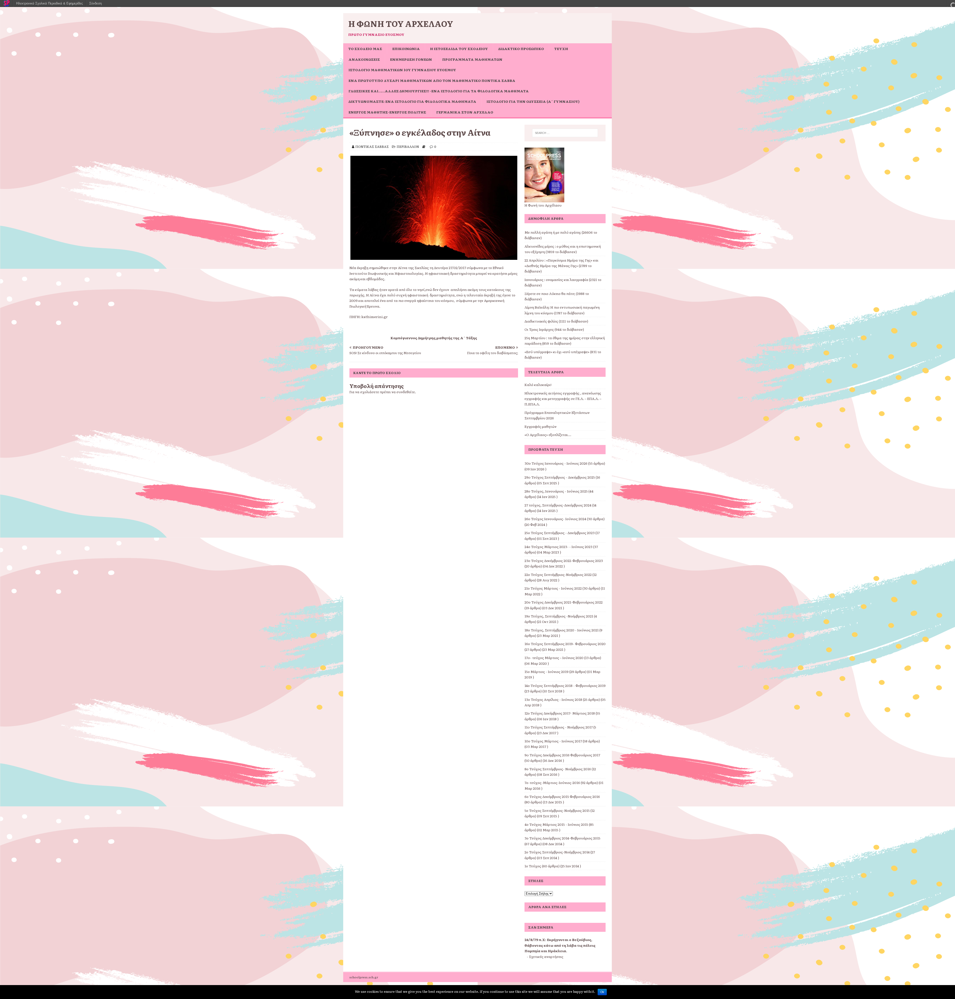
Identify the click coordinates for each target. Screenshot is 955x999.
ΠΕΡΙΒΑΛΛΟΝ (408, 146)
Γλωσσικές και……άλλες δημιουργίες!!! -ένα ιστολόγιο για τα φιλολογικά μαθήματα (438, 90)
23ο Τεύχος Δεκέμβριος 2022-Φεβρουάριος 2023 (564, 560)
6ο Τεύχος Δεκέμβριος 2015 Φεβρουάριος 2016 (562, 796)
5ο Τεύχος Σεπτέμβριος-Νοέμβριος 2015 (557, 810)
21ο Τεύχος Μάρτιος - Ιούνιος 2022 (553, 588)
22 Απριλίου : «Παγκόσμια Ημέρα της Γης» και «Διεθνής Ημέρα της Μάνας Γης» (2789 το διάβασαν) (561, 266)
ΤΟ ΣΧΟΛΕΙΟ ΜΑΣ (365, 48)
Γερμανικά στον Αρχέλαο (464, 112)
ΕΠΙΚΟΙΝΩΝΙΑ (406, 48)
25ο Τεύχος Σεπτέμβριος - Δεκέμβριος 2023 (560, 532)
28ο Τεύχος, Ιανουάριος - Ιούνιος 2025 (556, 491)
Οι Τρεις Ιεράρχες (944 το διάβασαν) (554, 329)
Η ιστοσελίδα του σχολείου (459, 48)
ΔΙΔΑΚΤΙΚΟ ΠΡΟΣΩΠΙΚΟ (521, 48)
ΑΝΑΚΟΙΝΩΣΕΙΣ (364, 59)
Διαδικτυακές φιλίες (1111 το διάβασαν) (556, 321)
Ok (602, 992)
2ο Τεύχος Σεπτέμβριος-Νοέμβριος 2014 (557, 851)
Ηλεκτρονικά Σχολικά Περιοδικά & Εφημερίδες (49, 3)
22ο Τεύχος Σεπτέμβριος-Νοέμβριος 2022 (558, 574)
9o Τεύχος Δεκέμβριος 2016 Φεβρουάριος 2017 (562, 754)
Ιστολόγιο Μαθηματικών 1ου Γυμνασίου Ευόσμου (402, 69)
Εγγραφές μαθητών (541, 426)
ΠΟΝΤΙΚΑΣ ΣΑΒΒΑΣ (372, 146)
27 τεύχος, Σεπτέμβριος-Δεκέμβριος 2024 (558, 504)
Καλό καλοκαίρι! (538, 384)
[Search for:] (565, 133)
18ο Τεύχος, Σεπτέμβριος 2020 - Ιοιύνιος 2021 (562, 629)
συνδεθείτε (405, 391)
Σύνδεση (95, 3)
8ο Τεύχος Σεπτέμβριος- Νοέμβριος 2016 (558, 768)
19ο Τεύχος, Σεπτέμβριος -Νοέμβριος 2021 (559, 615)
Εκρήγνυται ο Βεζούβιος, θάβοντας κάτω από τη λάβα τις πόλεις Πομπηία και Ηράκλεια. (560, 945)
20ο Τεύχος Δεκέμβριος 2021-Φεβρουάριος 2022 (564, 602)
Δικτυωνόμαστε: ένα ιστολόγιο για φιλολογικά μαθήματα (412, 101)
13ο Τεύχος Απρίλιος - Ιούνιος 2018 (553, 699)
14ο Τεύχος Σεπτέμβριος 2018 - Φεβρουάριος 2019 (565, 685)
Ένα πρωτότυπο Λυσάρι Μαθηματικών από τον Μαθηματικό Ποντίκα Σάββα (431, 80)
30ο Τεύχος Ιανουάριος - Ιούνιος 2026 (556, 463)
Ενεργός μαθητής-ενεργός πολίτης (387, 112)
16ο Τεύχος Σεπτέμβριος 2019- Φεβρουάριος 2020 (565, 643)
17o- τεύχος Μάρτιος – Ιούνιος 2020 (554, 657)
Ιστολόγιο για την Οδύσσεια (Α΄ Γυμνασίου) (532, 101)
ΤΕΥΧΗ (561, 48)
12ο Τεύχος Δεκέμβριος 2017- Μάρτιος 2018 (560, 713)
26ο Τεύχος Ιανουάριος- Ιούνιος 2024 (555, 518)
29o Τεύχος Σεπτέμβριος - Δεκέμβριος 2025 (560, 477)
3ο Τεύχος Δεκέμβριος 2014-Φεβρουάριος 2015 (562, 837)
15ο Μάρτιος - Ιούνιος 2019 (547, 671)
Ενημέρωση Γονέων (411, 59)
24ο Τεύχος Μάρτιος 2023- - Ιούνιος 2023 (558, 546)
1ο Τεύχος (533, 865)
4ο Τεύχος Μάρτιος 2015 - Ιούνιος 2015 (556, 824)
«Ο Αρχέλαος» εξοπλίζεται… (548, 434)
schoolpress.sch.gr (363, 977)
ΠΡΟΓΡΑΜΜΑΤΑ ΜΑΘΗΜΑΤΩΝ (472, 59)
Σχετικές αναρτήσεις (546, 956)
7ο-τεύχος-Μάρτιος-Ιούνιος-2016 (552, 782)
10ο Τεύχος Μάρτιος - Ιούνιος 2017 (553, 740)
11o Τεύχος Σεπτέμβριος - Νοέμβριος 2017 (559, 726)
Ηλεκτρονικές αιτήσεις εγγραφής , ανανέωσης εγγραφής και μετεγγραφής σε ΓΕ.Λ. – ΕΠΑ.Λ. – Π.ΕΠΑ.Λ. (563, 398)
